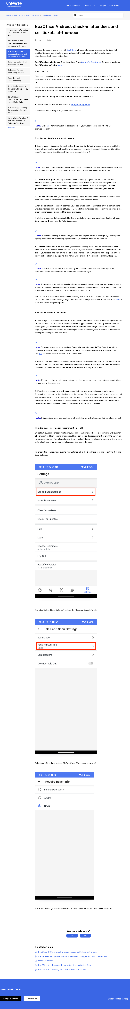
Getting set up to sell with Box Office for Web (18, 63)
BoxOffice (71, 50)
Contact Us (90, 5)
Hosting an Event (32, 15)
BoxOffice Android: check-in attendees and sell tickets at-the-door (17, 54)
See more (10, 127)
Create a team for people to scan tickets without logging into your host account (72, 956)
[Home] (14, 5)
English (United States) (110, 5)
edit (40, 353)
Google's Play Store (91, 62)
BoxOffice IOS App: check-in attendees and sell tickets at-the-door (17, 43)
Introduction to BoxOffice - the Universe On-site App (18, 32)
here (60, 65)
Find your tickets (73, 5)
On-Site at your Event (50, 15)
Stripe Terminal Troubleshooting (14, 79)
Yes (72, 935)
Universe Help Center (14, 15)
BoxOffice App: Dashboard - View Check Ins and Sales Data (18, 99)
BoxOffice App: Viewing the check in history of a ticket (18, 110)
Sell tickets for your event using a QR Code (17, 71)
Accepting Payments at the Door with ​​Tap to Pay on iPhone (18, 88)
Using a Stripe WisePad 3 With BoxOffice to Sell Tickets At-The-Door (18, 120)
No (85, 935)
